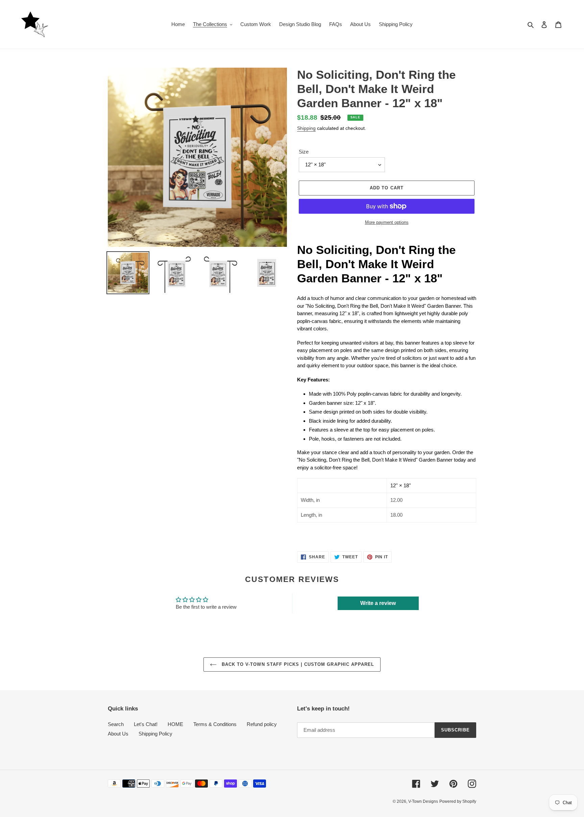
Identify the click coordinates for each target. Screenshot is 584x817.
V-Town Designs (423, 801)
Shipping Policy (155, 734)
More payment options (387, 222)
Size (304, 152)
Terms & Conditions (215, 724)
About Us (118, 734)
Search (116, 724)
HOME (175, 724)
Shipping (306, 128)
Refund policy (262, 724)
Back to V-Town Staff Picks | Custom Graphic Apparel (297, 664)
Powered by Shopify (457, 801)
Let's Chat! (145, 724)
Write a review (378, 603)
